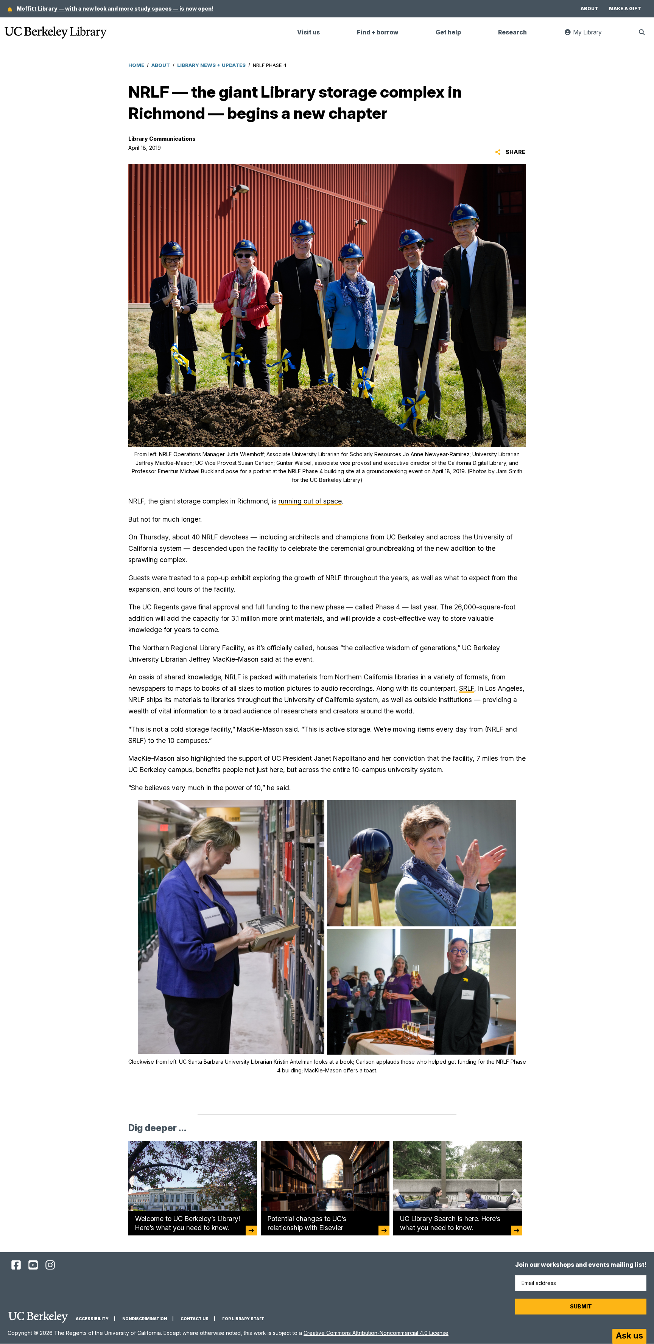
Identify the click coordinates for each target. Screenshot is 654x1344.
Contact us (195, 1318)
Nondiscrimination (144, 1318)
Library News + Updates (211, 65)
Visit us (308, 32)
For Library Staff (243, 1318)
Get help (448, 32)
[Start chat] (629, 1336)
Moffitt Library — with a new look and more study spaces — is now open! (115, 8)
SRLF (466, 688)
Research (512, 32)
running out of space (310, 501)
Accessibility (92, 1318)
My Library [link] (591, 35)
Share (515, 152)
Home (136, 65)
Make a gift (625, 8)
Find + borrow (378, 32)
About (589, 8)
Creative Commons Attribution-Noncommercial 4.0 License (376, 1333)
